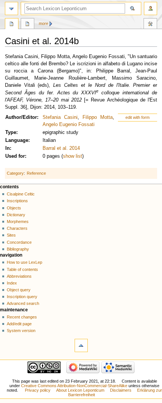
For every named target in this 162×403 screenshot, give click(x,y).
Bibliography (18, 249)
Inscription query (22, 296)
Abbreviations (19, 276)
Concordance (19, 242)
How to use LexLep (24, 262)
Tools (150, 24)
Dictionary (16, 214)
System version (21, 330)
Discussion (27, 24)
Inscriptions (17, 200)
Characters (17, 228)
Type (10, 132)
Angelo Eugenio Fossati (69, 124)
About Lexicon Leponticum (80, 390)
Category (15, 173)
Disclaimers (120, 390)
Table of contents (22, 269)
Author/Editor (21, 117)
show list (72, 156)
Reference (36, 173)
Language (16, 140)
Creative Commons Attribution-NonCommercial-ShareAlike (74, 385)
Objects (14, 208)
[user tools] (150, 8)
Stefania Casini (60, 117)
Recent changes (22, 317)
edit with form (137, 117)
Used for (15, 156)
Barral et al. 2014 (61, 148)
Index (12, 283)
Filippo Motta (98, 117)
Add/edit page (19, 323)
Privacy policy (37, 390)
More (43, 23)
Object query (19, 290)
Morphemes (18, 221)
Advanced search (23, 303)
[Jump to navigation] (11, 8)
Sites (11, 235)
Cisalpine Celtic (21, 194)
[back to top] (81, 345)
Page (11, 24)
